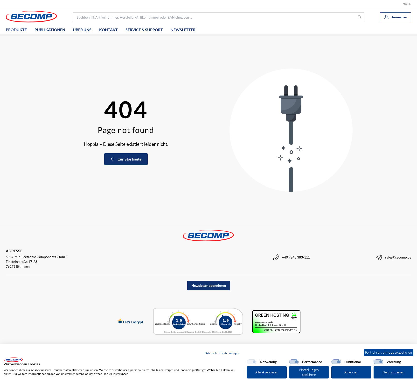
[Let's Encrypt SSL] (130, 321)
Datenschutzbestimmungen (222, 353)
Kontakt (108, 29)
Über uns (82, 29)
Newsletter (183, 29)
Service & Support (144, 29)
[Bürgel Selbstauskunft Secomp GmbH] (198, 321)
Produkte (16, 29)
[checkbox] (252, 361)
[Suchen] (359, 17)
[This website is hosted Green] (276, 321)
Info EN (406, 4)
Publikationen (50, 29)
